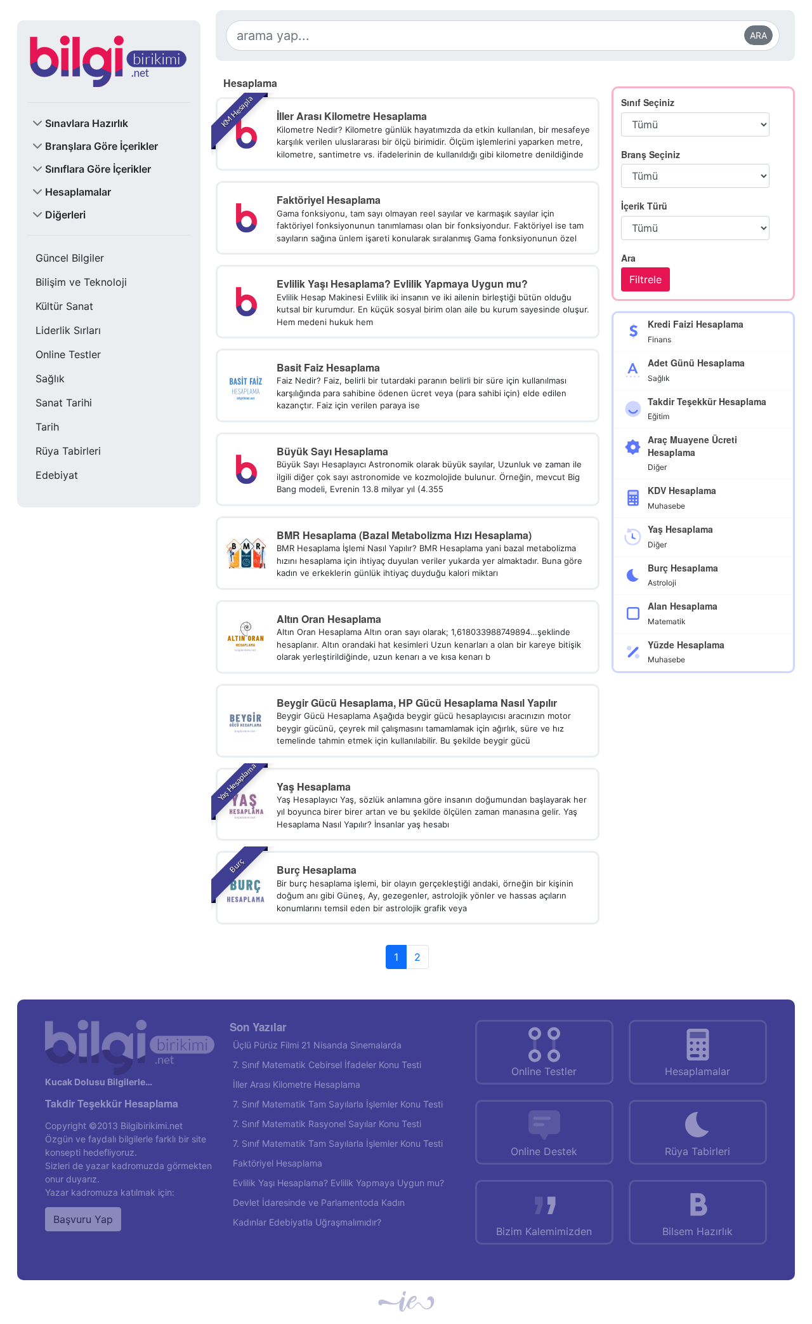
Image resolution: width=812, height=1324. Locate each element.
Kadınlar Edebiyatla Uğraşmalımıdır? (307, 1222)
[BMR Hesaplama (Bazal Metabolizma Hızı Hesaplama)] (245, 551)
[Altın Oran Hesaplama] (245, 635)
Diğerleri (65, 214)
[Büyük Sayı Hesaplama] (245, 468)
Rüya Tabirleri (68, 451)
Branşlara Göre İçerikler (101, 146)
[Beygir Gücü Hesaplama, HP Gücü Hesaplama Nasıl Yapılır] (245, 719)
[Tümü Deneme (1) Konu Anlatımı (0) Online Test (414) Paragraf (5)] (695, 228)
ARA (758, 35)
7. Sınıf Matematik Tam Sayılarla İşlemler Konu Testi (338, 1104)
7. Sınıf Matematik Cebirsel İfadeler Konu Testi (327, 1064)
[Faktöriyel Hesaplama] (245, 217)
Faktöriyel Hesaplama (277, 1163)
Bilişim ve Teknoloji (81, 282)
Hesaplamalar (78, 191)
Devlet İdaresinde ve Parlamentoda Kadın (319, 1202)
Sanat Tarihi (64, 402)
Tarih (47, 426)
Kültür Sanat (64, 306)
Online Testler (68, 354)
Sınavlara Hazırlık (86, 123)
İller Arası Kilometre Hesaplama (296, 1084)
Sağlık (50, 378)
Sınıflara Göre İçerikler (98, 169)
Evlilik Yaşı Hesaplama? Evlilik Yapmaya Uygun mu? (338, 1182)
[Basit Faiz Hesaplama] (245, 384)
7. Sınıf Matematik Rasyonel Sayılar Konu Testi (327, 1123)
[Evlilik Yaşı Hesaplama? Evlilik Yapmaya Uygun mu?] (245, 300)
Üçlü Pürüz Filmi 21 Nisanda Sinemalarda (317, 1045)
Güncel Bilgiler (70, 257)
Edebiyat (57, 475)
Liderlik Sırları (68, 330)
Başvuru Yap (83, 1219)
